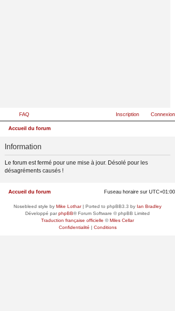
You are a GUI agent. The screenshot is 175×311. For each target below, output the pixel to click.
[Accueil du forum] (117, 94)
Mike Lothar (68, 206)
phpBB (65, 213)
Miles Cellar (122, 220)
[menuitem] (20, 114)
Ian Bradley (149, 206)
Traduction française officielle (72, 220)
